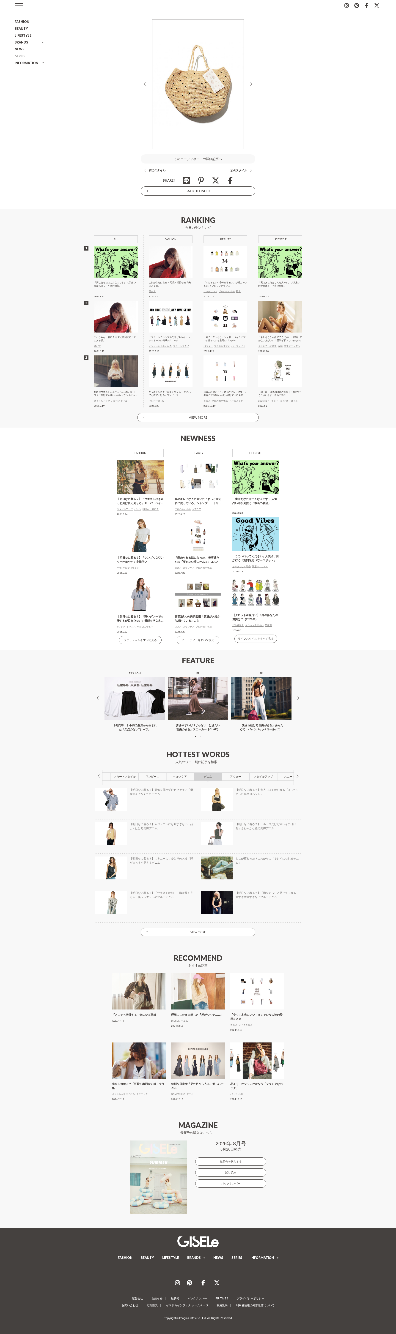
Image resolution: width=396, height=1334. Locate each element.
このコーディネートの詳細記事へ (198, 159)
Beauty (198, 453)
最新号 (175, 1298)
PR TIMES (221, 1298)
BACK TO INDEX (198, 191)
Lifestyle (255, 453)
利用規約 (222, 1305)
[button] (195, 736)
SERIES (20, 56)
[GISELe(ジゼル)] (198, 1241)
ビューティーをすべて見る (198, 640)
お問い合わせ (130, 1305)
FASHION (22, 22)
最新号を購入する (231, 1161)
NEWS (20, 49)
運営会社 (137, 1298)
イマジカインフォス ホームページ (187, 1305)
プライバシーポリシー (250, 1298)
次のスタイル (239, 170)
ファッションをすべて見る (140, 640)
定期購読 (152, 1305)
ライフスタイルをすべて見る (256, 638)
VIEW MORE (198, 417)
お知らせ (156, 1298)
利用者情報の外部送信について (255, 1305)
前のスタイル (157, 170)
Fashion (140, 453)
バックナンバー (230, 1183)
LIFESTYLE (23, 35)
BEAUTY (21, 28)
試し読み (230, 1172)
